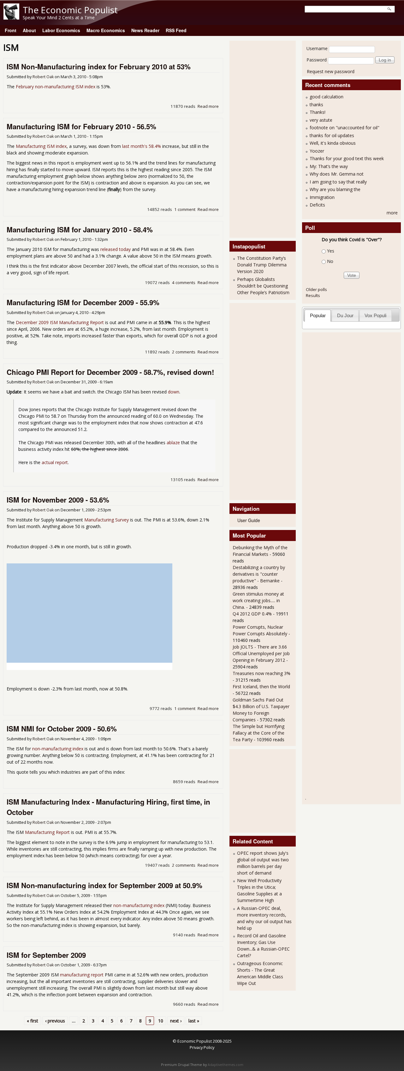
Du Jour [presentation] (345, 315)
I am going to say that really (338, 182)
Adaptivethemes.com (225, 1064)
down (173, 392)
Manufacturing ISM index (41, 146)
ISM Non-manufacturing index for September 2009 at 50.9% (104, 885)
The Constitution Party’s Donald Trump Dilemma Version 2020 (262, 264)
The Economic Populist (70, 10)
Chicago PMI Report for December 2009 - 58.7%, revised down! (110, 372)
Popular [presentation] (318, 315)
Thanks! (317, 112)
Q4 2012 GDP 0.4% (252, 614)
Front (10, 30)
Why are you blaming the (335, 189)
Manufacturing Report (47, 832)
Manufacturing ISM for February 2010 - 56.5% (81, 126)
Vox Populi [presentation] (375, 315)
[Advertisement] (258, 138)
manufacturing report (82, 975)
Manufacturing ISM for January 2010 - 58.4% (80, 229)
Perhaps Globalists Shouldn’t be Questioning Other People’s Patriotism (263, 285)
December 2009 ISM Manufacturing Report (60, 322)
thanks (316, 105)
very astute (321, 120)
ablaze (173, 442)
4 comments (183, 282)
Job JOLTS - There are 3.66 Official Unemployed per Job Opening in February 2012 (261, 653)
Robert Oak (43, 76)
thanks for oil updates (332, 135)
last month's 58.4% (141, 146)
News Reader (145, 30)
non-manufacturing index (57, 749)
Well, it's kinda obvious (333, 143)
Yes (330, 251)
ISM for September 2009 (46, 955)
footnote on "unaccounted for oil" (344, 128)
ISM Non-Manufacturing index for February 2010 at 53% (99, 66)
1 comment (184, 209)
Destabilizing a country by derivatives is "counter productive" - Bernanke (259, 574)
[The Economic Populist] (11, 18)
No (330, 261)
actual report (55, 462)
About (29, 30)
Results (313, 295)
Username (317, 48)
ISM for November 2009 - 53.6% (58, 500)
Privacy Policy (202, 1047)
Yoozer (317, 151)
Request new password (330, 71)
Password (316, 60)
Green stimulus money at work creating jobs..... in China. (258, 600)
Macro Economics (105, 30)
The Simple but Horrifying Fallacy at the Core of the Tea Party (258, 732)
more (392, 213)
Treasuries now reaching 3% (261, 673)
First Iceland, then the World (261, 687)
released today (115, 249)
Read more (208, 106)
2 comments (183, 352)
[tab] (318, 315)
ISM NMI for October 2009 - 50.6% (62, 729)
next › (175, 1021)
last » (193, 1021)
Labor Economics (61, 30)
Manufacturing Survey (106, 520)
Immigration (322, 197)
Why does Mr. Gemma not (337, 174)
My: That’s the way (329, 166)
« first (32, 1021)
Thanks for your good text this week (347, 158)
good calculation (326, 97)
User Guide (248, 520)
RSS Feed (176, 30)
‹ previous (55, 1021)
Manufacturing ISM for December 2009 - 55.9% (83, 302)
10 (160, 1021)
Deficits (317, 205)
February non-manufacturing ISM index (55, 87)
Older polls (316, 289)
